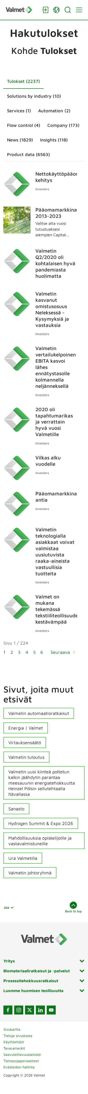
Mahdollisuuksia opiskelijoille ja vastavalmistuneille (40, 840)
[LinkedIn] (40, 1010)
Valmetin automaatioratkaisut (38, 713)
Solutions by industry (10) (34, 96)
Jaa (6, 907)
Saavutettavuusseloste (22, 1054)
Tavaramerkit (14, 1048)
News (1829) (20, 139)
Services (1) (19, 110)
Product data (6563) (28, 154)
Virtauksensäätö (24, 742)
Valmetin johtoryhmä (29, 872)
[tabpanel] (44, 416)
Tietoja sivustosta (17, 1036)
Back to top (73, 911)
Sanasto (16, 808)
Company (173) (63, 125)
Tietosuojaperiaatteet (21, 1061)
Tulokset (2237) (23, 81)
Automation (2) (54, 110)
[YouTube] (51, 1010)
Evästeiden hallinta (19, 1067)
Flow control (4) (23, 125)
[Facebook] (7, 1010)
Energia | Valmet (25, 727)
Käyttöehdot (13, 1042)
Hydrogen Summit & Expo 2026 (40, 823)
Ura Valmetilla (22, 858)
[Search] (67, 9)
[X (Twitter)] (29, 1010)
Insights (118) (54, 139)
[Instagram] (18, 1010)
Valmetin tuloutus (26, 757)
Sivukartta (11, 1029)
